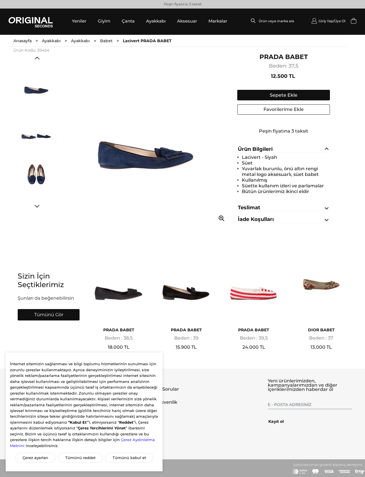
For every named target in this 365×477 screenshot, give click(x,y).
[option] (38, 85)
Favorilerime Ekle (283, 109)
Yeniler (79, 21)
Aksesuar (187, 21)
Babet (106, 40)
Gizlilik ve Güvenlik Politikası (156, 404)
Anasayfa (22, 40)
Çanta (128, 21)
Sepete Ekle (283, 95)
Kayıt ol (276, 421)
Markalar (217, 21)
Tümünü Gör (48, 314)
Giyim (104, 21)
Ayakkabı (156, 21)
